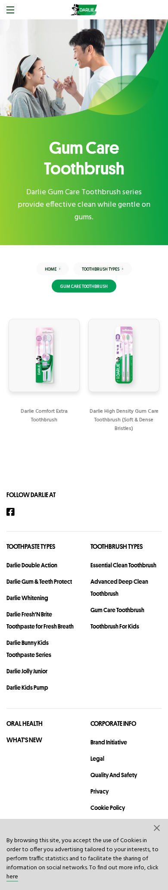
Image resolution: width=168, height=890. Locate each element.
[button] (157, 827)
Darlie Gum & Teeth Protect (39, 581)
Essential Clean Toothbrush (123, 565)
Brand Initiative (108, 742)
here (12, 877)
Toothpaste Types (30, 546)
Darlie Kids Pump (27, 687)
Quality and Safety (113, 775)
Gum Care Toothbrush (117, 610)
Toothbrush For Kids (114, 626)
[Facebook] (14, 512)
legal (97, 758)
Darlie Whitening (27, 597)
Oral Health (24, 723)
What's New (24, 740)
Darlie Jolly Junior (26, 671)
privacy (99, 791)
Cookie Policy (107, 807)
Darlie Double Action (31, 565)
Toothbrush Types (116, 546)
